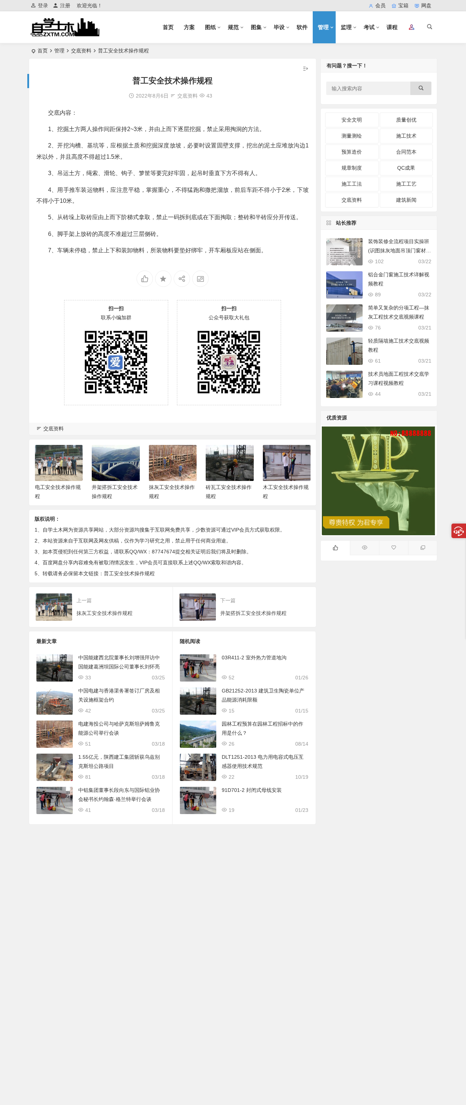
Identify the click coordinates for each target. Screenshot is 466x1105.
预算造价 (351, 152)
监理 (346, 27)
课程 (392, 27)
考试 (369, 27)
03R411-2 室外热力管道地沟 (254, 657)
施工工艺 (406, 184)
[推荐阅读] (422, 548)
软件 (302, 27)
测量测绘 (351, 136)
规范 (233, 27)
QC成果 (406, 168)
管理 (323, 27)
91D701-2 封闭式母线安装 (252, 790)
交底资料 (81, 51)
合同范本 (406, 152)
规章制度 (351, 168)
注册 (65, 5)
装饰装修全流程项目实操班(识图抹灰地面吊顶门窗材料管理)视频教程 (399, 250)
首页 (168, 27)
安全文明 (351, 120)
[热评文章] (393, 548)
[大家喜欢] (335, 548)
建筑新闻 (406, 200)
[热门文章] (364, 548)
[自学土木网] (65, 33)
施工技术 (406, 136)
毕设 (279, 27)
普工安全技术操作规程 (129, 573)
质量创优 (406, 120)
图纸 (210, 27)
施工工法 (351, 184)
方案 (189, 27)
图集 (256, 27)
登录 (43, 5)
